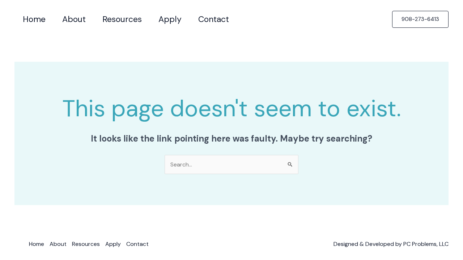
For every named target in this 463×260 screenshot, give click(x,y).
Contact (137, 244)
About (58, 244)
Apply (113, 244)
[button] (420, 19)
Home (36, 244)
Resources (86, 244)
